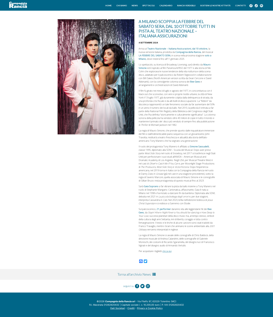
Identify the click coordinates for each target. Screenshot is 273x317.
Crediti (131, 308)
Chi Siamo (121, 5)
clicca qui (166, 251)
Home (108, 5)
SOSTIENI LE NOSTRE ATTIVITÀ (215, 5)
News (135, 5)
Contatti (240, 5)
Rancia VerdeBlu (186, 5)
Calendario (165, 5)
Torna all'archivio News (134, 274)
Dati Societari (117, 308)
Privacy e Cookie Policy (150, 308)
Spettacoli (148, 5)
